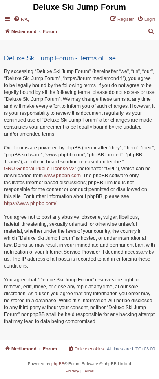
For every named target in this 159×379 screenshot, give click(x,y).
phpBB (57, 363)
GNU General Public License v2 (39, 169)
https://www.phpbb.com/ (30, 203)
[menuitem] (21, 19)
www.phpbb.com (62, 175)
